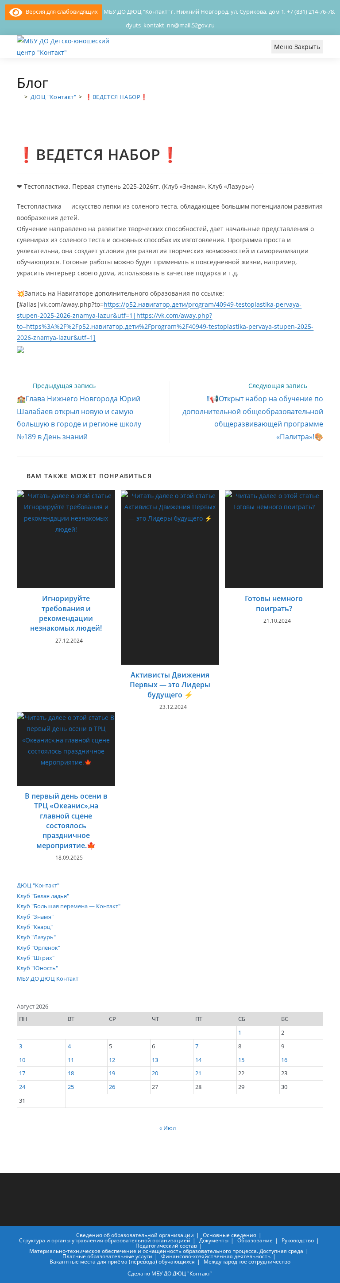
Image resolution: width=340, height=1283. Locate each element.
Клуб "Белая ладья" (43, 896)
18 (71, 1073)
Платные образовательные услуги (107, 1256)
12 (112, 1060)
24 (22, 1087)
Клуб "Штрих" (35, 958)
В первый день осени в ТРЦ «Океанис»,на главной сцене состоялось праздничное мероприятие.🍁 (66, 820)
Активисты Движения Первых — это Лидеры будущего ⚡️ (170, 685)
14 (198, 1060)
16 (284, 1060)
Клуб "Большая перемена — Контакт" (68, 906)
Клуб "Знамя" (35, 917)
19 (112, 1073)
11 (71, 1060)
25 (71, 1087)
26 (112, 1087)
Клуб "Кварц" (35, 927)
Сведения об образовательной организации (135, 1235)
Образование (255, 1240)
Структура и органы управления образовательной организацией (104, 1240)
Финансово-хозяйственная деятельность (215, 1256)
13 (155, 1060)
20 (155, 1073)
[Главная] (19, 97)
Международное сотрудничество (247, 1261)
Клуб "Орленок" (38, 948)
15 (241, 1060)
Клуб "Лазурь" (36, 937)
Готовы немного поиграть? (274, 603)
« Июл (167, 1128)
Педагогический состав (166, 1245)
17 (22, 1073)
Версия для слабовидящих (60, 11)
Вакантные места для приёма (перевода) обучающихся (122, 1261)
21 (198, 1073)
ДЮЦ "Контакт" (38, 885)
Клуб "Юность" (37, 968)
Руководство (298, 1240)
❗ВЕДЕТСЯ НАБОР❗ (116, 97)
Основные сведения (229, 1235)
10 (22, 1060)
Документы (213, 1240)
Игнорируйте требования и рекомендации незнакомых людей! (66, 613)
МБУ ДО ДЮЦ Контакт (47, 978)
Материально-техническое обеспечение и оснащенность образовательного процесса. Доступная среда (166, 1251)
